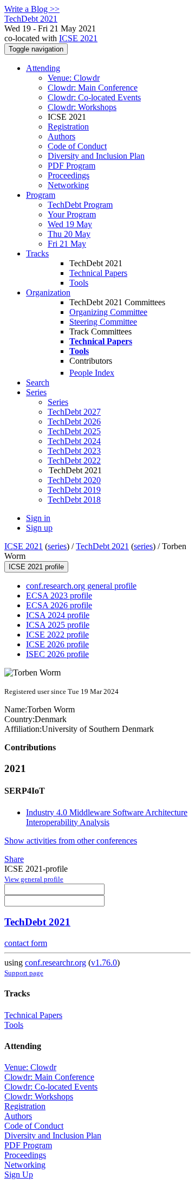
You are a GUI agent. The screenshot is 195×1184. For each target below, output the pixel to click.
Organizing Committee (108, 312)
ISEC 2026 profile (57, 654)
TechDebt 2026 (74, 421)
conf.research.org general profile (81, 585)
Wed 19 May (70, 224)
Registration (68, 126)
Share (14, 859)
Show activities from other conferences (70, 840)
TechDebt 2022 (74, 460)
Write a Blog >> (32, 9)
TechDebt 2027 (74, 411)
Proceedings (68, 175)
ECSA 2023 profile (59, 595)
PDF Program (71, 165)
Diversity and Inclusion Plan (96, 155)
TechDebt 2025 (74, 431)
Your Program (72, 214)
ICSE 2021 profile (36, 567)
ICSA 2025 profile (57, 624)
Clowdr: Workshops (82, 107)
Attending (43, 68)
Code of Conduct (77, 146)
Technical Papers (98, 273)
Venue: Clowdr (74, 77)
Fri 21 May (67, 243)
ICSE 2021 (78, 38)
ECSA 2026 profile (59, 605)
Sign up (39, 527)
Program (40, 195)
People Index (91, 372)
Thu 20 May (69, 234)
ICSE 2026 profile (57, 644)
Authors (61, 136)
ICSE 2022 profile (57, 634)
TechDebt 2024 (74, 441)
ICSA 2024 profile (57, 615)
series (57, 546)
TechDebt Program (80, 204)
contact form (25, 943)
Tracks (37, 253)
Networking (68, 185)
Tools (78, 282)
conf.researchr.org (55, 962)
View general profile (33, 879)
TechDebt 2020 (74, 480)
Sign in (38, 518)
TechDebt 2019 (74, 489)
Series (58, 402)
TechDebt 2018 (74, 499)
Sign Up (18, 1174)
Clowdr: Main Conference (93, 87)
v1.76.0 (104, 962)
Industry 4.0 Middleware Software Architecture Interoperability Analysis (106, 817)
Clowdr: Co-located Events (94, 97)
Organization (48, 292)
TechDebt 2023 (74, 450)
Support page (23, 973)
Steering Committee (103, 321)
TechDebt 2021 (102, 546)
